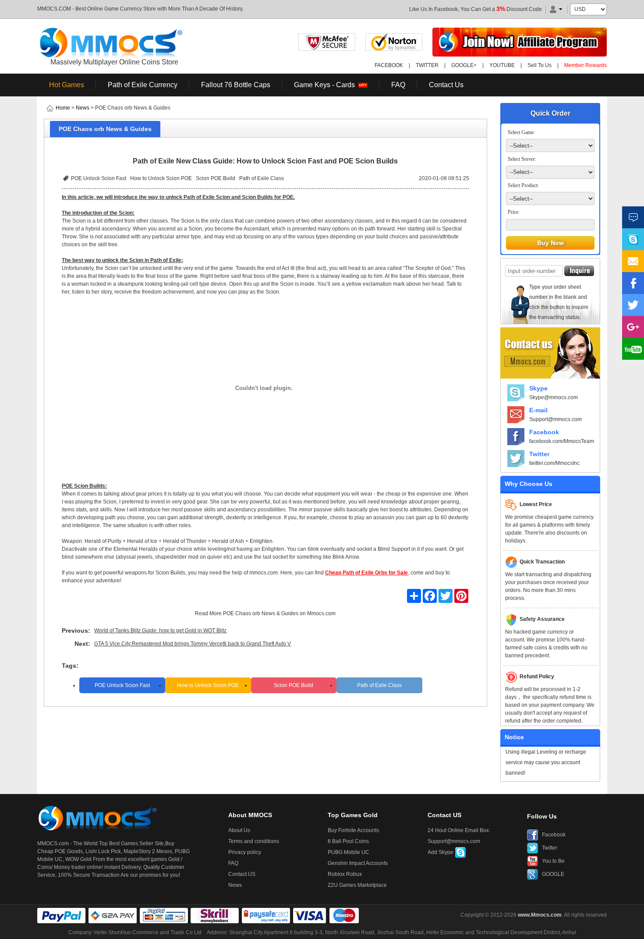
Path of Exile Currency (142, 85)
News (82, 108)
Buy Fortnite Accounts (353, 830)
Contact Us (446, 85)
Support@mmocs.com (555, 419)
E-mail (538, 410)
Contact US (241, 874)
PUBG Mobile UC (348, 852)
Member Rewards (585, 65)
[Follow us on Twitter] (633, 305)
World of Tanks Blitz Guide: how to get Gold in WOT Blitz (160, 630)
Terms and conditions (253, 841)
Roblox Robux (345, 874)
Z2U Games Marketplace (357, 885)
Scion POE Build (215, 178)
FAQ (398, 85)
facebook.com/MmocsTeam (561, 441)
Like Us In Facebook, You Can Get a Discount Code (475, 9)
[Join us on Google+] (633, 327)
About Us (239, 830)
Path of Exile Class (261, 178)
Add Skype (441, 852)
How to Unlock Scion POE (161, 178)
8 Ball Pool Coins (348, 841)
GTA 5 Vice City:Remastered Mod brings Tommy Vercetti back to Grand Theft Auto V (192, 644)
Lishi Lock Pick (103, 851)
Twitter (539, 453)
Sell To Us (539, 65)
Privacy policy (244, 852)
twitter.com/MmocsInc (554, 463)
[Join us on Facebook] (633, 283)
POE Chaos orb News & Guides (260, 613)
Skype (538, 388)
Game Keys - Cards (326, 85)
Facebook (544, 432)
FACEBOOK (389, 65)
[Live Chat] (633, 217)
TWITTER (427, 65)
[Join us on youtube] (633, 349)
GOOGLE (553, 874)
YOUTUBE (502, 65)
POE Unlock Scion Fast (98, 178)
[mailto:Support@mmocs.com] (633, 261)
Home (63, 108)
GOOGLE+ (464, 65)
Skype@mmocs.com (553, 397)
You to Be (553, 861)
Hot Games (66, 85)
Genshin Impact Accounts (358, 863)
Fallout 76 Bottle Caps (235, 85)
